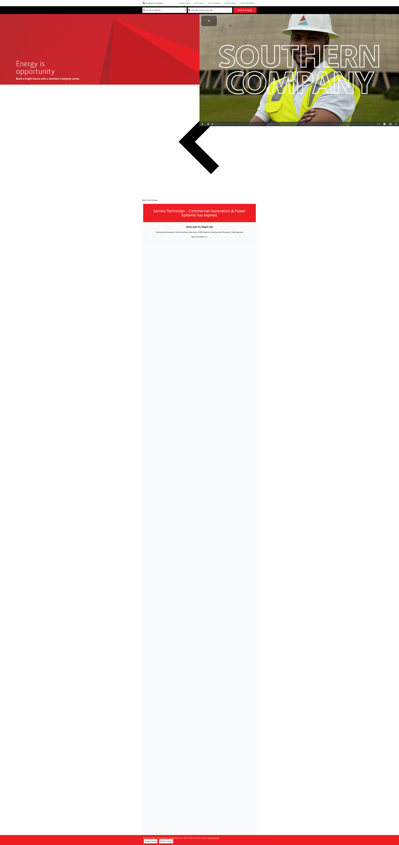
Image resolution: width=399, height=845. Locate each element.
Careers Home (184, 3)
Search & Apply (245, 10)
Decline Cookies (166, 841)
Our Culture (199, 3)
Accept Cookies (151, 841)
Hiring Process (230, 3)
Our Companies (214, 3)
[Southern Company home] (152, 3)
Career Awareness (247, 3)
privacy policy (213, 838)
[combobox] (164, 10)
